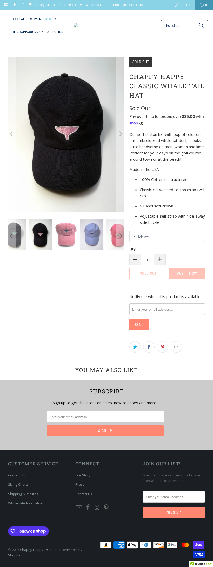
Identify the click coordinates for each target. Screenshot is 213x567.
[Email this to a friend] (176, 347)
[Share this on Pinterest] (162, 347)
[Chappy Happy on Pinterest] (30, 5)
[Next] (120, 134)
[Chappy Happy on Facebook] (14, 5)
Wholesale (96, 5)
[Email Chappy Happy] (6, 5)
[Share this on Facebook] (149, 347)
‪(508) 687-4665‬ (48, 5)
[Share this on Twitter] (135, 347)
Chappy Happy (31, 549)
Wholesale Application (25, 503)
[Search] (201, 25)
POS (48, 549)
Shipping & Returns (23, 493)
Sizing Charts (18, 484)
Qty (132, 249)
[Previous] (12, 134)
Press (114, 5)
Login (186, 5)
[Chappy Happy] (96, 25)
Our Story (73, 5)
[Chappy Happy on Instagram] (22, 5)
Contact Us (132, 5)
